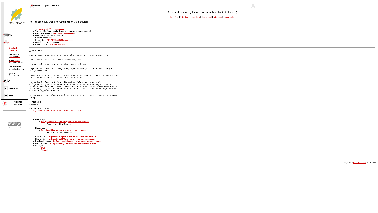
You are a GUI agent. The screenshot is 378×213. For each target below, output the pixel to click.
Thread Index (229, 17)
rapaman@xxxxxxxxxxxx (63, 33)
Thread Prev (195, 17)
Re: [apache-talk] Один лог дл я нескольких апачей (72, 137)
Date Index (217, 17)
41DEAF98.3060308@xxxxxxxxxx (61, 40)
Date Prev (174, 17)
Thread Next (206, 17)
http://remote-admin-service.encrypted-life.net (56, 111)
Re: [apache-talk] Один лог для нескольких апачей (65, 122)
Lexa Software (359, 163)
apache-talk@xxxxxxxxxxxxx (51, 29)
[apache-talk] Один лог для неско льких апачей (63, 130)
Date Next (184, 17)
